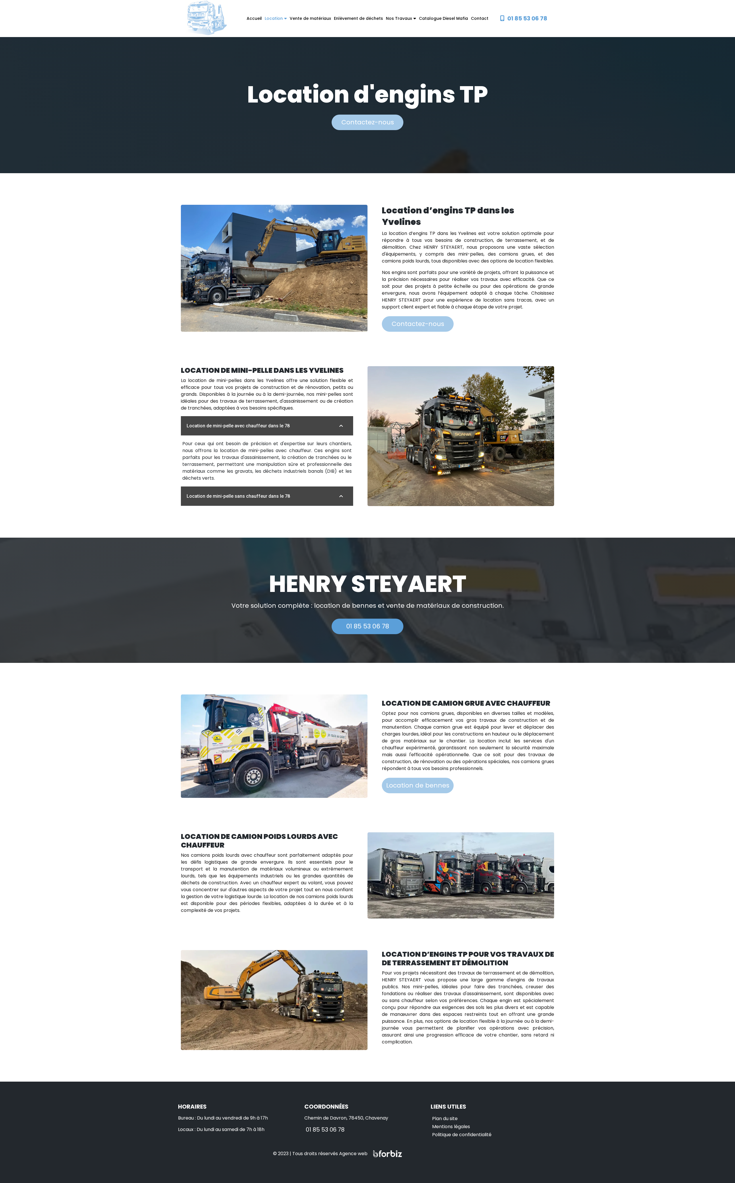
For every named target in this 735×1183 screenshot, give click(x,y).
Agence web (353, 1153)
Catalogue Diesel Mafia (443, 18)
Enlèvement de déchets (358, 18)
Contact (479, 18)
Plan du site (445, 1118)
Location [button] (274, 18)
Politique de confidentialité (462, 1134)
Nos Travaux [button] (399, 18)
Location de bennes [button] (417, 785)
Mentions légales (451, 1126)
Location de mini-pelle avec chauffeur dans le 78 (238, 426)
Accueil (254, 18)
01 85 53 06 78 (325, 1130)
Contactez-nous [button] (367, 122)
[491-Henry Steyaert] (206, 18)
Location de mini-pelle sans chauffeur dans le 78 (238, 496)
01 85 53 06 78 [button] (367, 626)
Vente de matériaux (310, 18)
